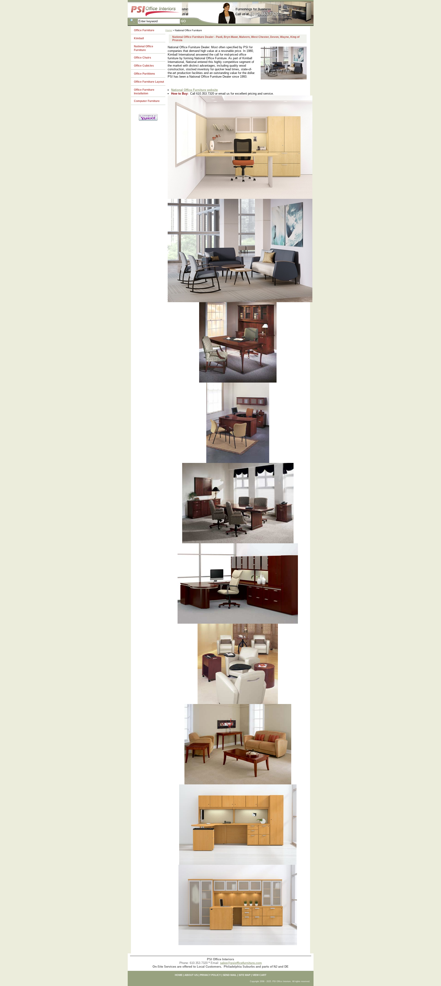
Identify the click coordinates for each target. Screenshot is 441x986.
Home (168, 30)
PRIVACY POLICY (210, 975)
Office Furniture (144, 30)
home (178, 975)
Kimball (139, 38)
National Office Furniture (143, 48)
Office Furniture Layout (149, 81)
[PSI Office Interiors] (158, 8)
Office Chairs (142, 57)
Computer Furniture (147, 101)
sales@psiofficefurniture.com (241, 963)
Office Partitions (144, 73)
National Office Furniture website (194, 90)
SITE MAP (244, 975)
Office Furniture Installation (144, 91)
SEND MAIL (230, 975)
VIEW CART (259, 975)
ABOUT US (191, 975)
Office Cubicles (144, 65)
